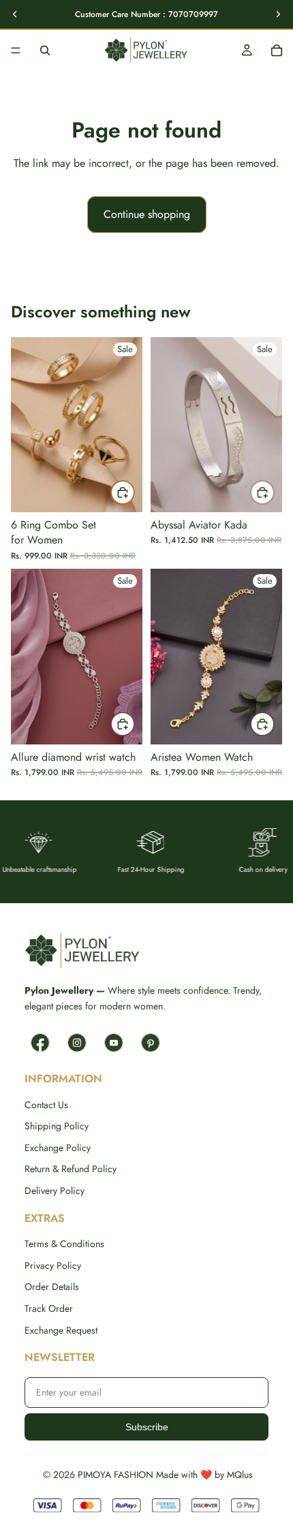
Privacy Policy (53, 1265)
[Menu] (15, 50)
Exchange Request (61, 1330)
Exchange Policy (58, 1148)
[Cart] (277, 50)
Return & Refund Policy (71, 1169)
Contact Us (46, 1105)
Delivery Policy (54, 1190)
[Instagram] (77, 1042)
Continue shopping (147, 214)
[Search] (45, 50)
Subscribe (146, 1426)
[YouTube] (113, 1042)
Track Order (49, 1308)
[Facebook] (40, 1042)
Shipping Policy (57, 1126)
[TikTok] (150, 1042)
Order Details (52, 1286)
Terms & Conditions (64, 1244)
